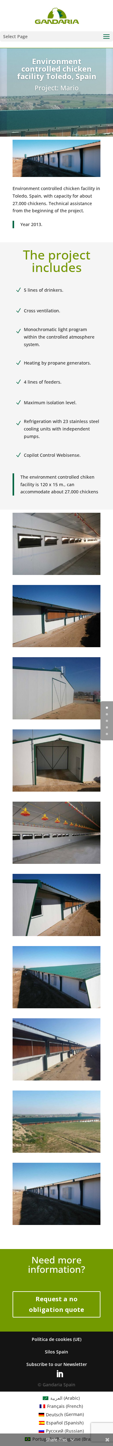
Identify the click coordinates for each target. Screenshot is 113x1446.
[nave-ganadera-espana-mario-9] (56, 936)
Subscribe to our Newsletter (56, 1364)
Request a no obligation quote (56, 1304)
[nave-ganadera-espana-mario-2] (56, 1153)
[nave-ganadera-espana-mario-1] (56, 1080)
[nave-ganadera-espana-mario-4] (56, 575)
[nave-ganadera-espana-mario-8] (56, 864)
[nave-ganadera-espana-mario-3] (56, 1225)
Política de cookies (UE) (56, 1339)
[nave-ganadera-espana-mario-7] (56, 791)
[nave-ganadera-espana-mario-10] (56, 1008)
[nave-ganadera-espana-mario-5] (56, 647)
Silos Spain (56, 1352)
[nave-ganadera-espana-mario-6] (56, 719)
